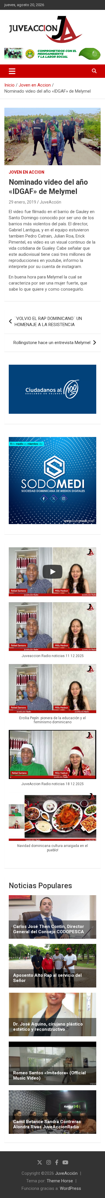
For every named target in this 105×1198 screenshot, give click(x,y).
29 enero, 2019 (22, 202)
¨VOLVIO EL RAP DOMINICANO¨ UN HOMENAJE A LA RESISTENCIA (48, 321)
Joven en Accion (26, 172)
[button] (52, 633)
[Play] (52, 572)
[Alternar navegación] (12, 71)
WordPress (70, 1188)
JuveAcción (50, 202)
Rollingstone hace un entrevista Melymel (51, 342)
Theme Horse (60, 1180)
